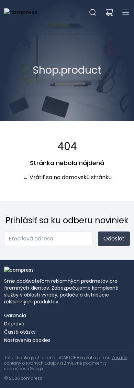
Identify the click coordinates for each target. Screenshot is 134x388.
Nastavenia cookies (27, 340)
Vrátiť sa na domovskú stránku (67, 177)
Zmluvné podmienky (85, 363)
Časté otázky (20, 331)
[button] (93, 12)
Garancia (15, 315)
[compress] (20, 12)
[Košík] (109, 12)
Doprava (14, 323)
